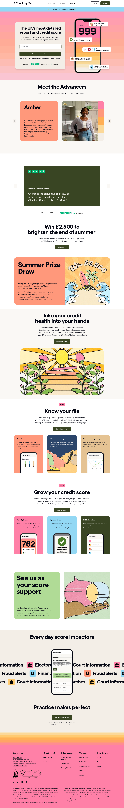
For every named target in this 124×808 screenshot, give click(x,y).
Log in (95, 3)
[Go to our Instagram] (13, 782)
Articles (99, 762)
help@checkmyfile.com (20, 765)
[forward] (109, 121)
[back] (14, 121)
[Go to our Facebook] (27, 782)
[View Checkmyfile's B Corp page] (15, 774)
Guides (99, 757)
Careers (81, 775)
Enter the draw (62, 247)
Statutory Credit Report (66, 758)
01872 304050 (17, 757)
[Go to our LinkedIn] (22, 782)
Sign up (105, 3)
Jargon (99, 766)
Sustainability (83, 762)
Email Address (24, 46)
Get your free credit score (40, 54)
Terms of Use (65, 763)
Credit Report (47, 757)
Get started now (62, 341)
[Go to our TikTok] (18, 782)
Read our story (83, 757)
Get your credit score (62, 717)
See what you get (62, 429)
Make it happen (62, 510)
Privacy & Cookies (66, 768)
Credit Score (47, 762)
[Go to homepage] (22, 3)
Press (80, 770)
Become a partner (84, 766)
